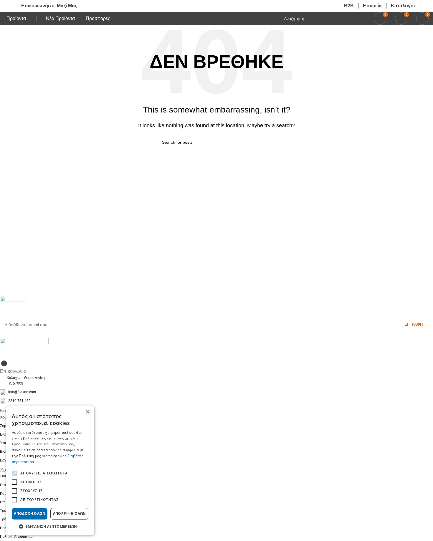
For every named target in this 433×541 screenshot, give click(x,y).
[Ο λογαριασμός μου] (426, 6)
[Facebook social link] (4, 363)
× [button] (87, 412)
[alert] (50, 470)
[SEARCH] (268, 142)
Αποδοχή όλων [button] (29, 513)
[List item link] (216, 392)
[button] (50, 526)
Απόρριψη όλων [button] (69, 513)
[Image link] (24, 348)
